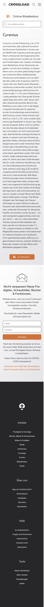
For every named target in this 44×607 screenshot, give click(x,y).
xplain (22, 583)
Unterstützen (22, 494)
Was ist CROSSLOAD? (22, 489)
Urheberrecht (22, 543)
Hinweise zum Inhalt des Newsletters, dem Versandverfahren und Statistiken (22, 368)
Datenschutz (22, 538)
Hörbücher (22, 449)
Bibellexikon (22, 461)
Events (22, 457)
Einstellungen (22, 579)
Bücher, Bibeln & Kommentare (22, 436)
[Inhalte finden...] (33, 4)
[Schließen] (40, 268)
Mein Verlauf (22, 575)
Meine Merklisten (22, 570)
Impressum (22, 547)
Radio (22, 466)
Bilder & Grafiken (22, 440)
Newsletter (22, 506)
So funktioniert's (22, 530)
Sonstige (22, 453)
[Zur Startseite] (19, 4)
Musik (22, 444)
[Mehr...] (4, 4)
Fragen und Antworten (22, 534)
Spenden (22, 502)
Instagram (22, 498)
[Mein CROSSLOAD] (39, 4)
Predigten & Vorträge (22, 432)
